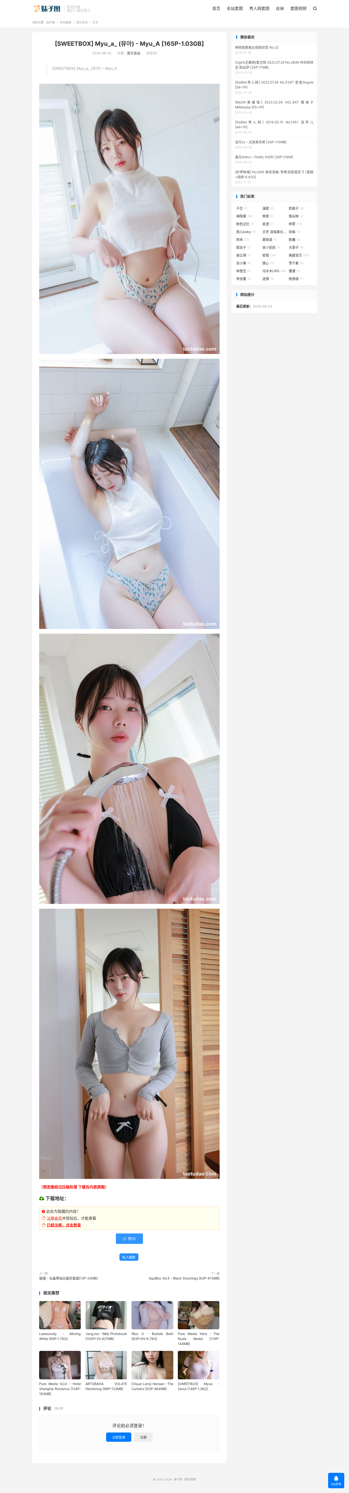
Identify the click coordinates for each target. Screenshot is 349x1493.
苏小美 (243, 263)
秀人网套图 (259, 8)
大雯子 (296, 247)
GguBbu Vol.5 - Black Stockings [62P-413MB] (184, 1278)
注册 (143, 1437)
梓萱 (295, 224)
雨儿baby (246, 232)
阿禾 (242, 239)
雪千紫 (296, 263)
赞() (129, 1239)
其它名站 (82, 22)
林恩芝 (243, 271)
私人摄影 (129, 1257)
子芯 (241, 208)
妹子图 (47, 8)
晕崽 (268, 216)
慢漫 (294, 271)
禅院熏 (244, 216)
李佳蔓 (243, 279)
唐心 (268, 263)
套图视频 (298, 8)
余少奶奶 (271, 247)
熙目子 (243, 247)
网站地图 (190, 1479)
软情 (269, 255)
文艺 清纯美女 (274, 232)
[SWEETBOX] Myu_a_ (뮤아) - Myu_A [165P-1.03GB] (129, 43)
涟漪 (268, 279)
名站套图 (235, 8)
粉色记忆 (245, 224)
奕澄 (268, 224)
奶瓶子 (296, 208)
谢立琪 (243, 255)
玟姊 (294, 232)
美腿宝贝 (299, 255)
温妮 (268, 208)
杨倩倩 (296, 279)
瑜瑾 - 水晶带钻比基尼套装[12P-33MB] (68, 1278)
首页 (216, 8)
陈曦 (294, 239)
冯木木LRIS (274, 271)
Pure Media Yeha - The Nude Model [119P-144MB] (198, 1339)
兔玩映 (296, 216)
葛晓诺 (269, 239)
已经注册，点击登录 (64, 1225)
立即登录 (118, 1437)
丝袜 (280, 8)
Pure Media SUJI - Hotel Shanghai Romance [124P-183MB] (60, 1389)
